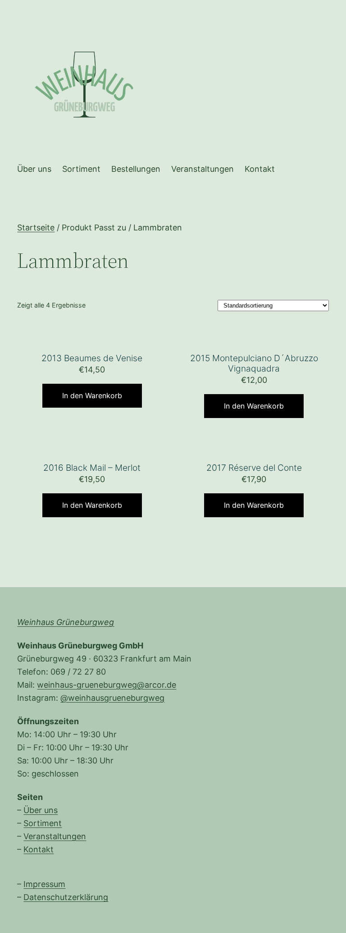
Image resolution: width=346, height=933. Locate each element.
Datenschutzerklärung (65, 897)
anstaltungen (61, 836)
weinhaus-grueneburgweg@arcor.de (106, 684)
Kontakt (38, 849)
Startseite (36, 227)
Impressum (44, 884)
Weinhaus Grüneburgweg (65, 622)
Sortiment (42, 823)
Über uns (40, 810)
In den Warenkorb (92, 395)
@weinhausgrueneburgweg (112, 698)
